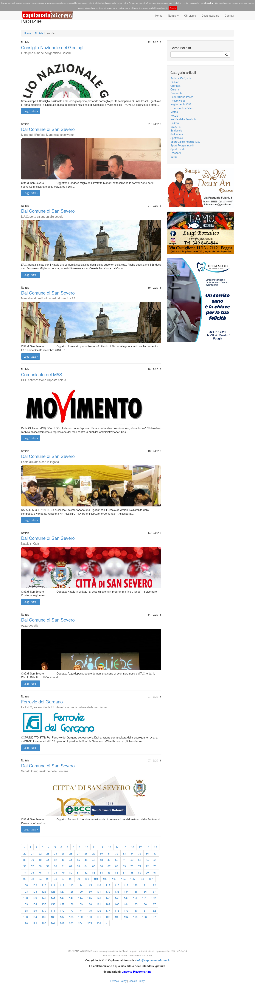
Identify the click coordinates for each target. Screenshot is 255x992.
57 (32, 866)
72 (147, 866)
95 (47, 879)
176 (99, 910)
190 (89, 917)
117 (108, 885)
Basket (174, 82)
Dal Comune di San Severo (48, 131)
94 (40, 879)
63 (78, 866)
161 (99, 904)
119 (126, 885)
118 (117, 885)
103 (114, 879)
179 (126, 910)
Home (158, 15)
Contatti (229, 15)
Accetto (173, 8)
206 (99, 923)
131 (99, 891)
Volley (173, 156)
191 (99, 917)
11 (94, 847)
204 (80, 923)
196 (144, 917)
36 (147, 853)
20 (24, 853)
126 (53, 891)
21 (32, 853)
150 (135, 898)
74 (24, 872)
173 (71, 910)
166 (144, 904)
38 (24, 860)
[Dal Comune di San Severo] (91, 504)
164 (126, 904)
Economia (176, 93)
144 (80, 898)
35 (139, 853)
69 (124, 866)
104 (123, 879)
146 (99, 898)
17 (140, 847)
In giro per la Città (181, 104)
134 (126, 891)
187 (62, 917)
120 (135, 885)
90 (147, 872)
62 (70, 866)
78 (55, 872)
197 (153, 917)
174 (80, 910)
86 (116, 872)
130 (89, 891)
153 (25, 904)
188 (71, 917)
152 (153, 898)
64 (86, 866)
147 (108, 898)
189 (80, 917)
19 (155, 847)
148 (117, 898)
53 (139, 860)
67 (109, 866)
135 (135, 891)
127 (62, 891)
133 (117, 891)
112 (62, 885)
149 (126, 898)
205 (89, 923)
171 (53, 910)
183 (25, 917)
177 (108, 910)
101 (96, 879)
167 (153, 904)
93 (32, 879)
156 (53, 904)
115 (89, 885)
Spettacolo (176, 138)
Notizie (172, 15)
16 (132, 847)
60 (55, 866)
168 (25, 910)
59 (47, 866)
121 (144, 885)
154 (34, 904)
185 (44, 917)
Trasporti (175, 153)
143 (71, 898)
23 (47, 853)
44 (70, 860)
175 (89, 910)
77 (47, 872)
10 (86, 847)
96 (55, 879)
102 (105, 879)
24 (55, 853)
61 (63, 866)
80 (70, 872)
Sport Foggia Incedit (182, 145)
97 (63, 879)
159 (80, 904)
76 (40, 872)
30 (101, 853)
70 (131, 866)
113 (71, 885)
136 (144, 891)
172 (62, 910)
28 (86, 853)
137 (153, 891)
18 (147, 847)
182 (153, 910)
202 (62, 923)
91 (154, 872)
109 (34, 885)
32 (116, 853)
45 (78, 860)
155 (44, 904)
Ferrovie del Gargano (64, 703)
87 (124, 872)
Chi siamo (190, 15)
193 (117, 917)
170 (44, 910)
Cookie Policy (137, 981)
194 (126, 917)
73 (154, 866)
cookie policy (207, 3)
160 (89, 904)
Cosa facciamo (210, 15)
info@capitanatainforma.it (153, 960)
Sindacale (176, 130)
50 (116, 860)
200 (44, 923)
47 (93, 860)
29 (93, 853)
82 (86, 872)
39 (32, 860)
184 (34, 917)
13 (109, 847)
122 (153, 885)
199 (34, 923)
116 (99, 885)
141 (53, 898)
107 (151, 879)
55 (154, 860)
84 (101, 872)
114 (80, 885)
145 (89, 898)
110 (44, 885)
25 (63, 853)
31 (109, 853)
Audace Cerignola (181, 78)
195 (135, 917)
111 (53, 885)
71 (139, 866)
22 (40, 853)
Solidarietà (176, 134)
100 (87, 879)
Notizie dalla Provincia (183, 119)
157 (62, 904)
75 (32, 872)
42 (55, 860)
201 (53, 923)
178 (117, 910)
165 (135, 904)
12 (101, 847)
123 (25, 891)
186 (53, 917)
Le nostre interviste (181, 108)
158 (71, 904)
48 (101, 860)
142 (62, 898)
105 (132, 879)
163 (117, 904)
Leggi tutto (30, 111)
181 (144, 910)
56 (24, 866)
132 (108, 891)
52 (131, 860)
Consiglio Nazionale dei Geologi (52, 49)
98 (70, 879)
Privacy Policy (118, 981)
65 (93, 866)
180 (135, 910)
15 (124, 847)
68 (116, 866)
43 (63, 860)
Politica (174, 123)
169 (34, 910)
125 (44, 891)
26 (70, 853)
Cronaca (175, 85)
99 (78, 879)
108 (25, 885)
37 (154, 853)
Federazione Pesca (181, 97)
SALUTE (175, 127)
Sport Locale (177, 149)
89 (139, 872)
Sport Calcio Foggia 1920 (185, 141)
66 (101, 866)
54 (147, 860)
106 (141, 879)
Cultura (174, 89)
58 (40, 866)
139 (34, 898)
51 (124, 860)
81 (78, 872)
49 (109, 860)
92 (24, 879)
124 (34, 891)
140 (44, 898)
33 (124, 853)
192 (108, 917)
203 (71, 923)
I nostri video (178, 100)
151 (144, 898)
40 (40, 860)
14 (117, 847)
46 (86, 860)
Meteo (174, 112)
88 (131, 872)
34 (131, 853)
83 (93, 872)
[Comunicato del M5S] (91, 412)
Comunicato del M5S (43, 376)
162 (108, 904)
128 (71, 891)
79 (63, 872)
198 (25, 923)
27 (78, 853)
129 (80, 891)
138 (25, 898)
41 (47, 860)
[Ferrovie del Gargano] (91, 722)
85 (109, 872)
